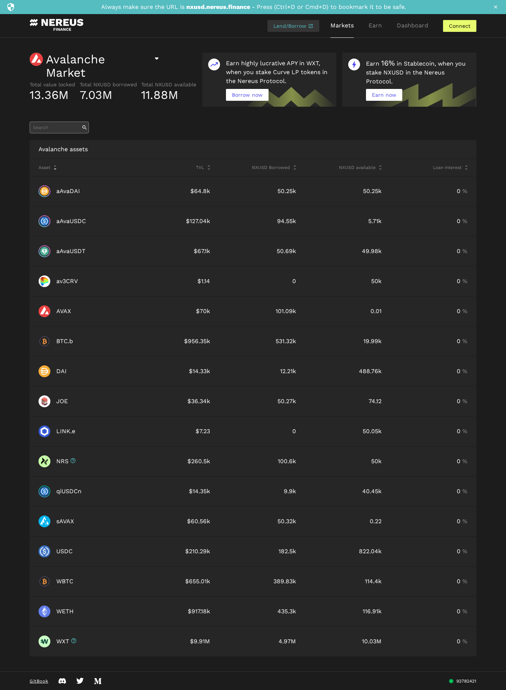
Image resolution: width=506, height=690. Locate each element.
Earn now (384, 95)
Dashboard (412, 25)
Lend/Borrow (290, 26)
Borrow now (247, 95)
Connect (459, 26)
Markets (342, 25)
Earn (375, 25)
